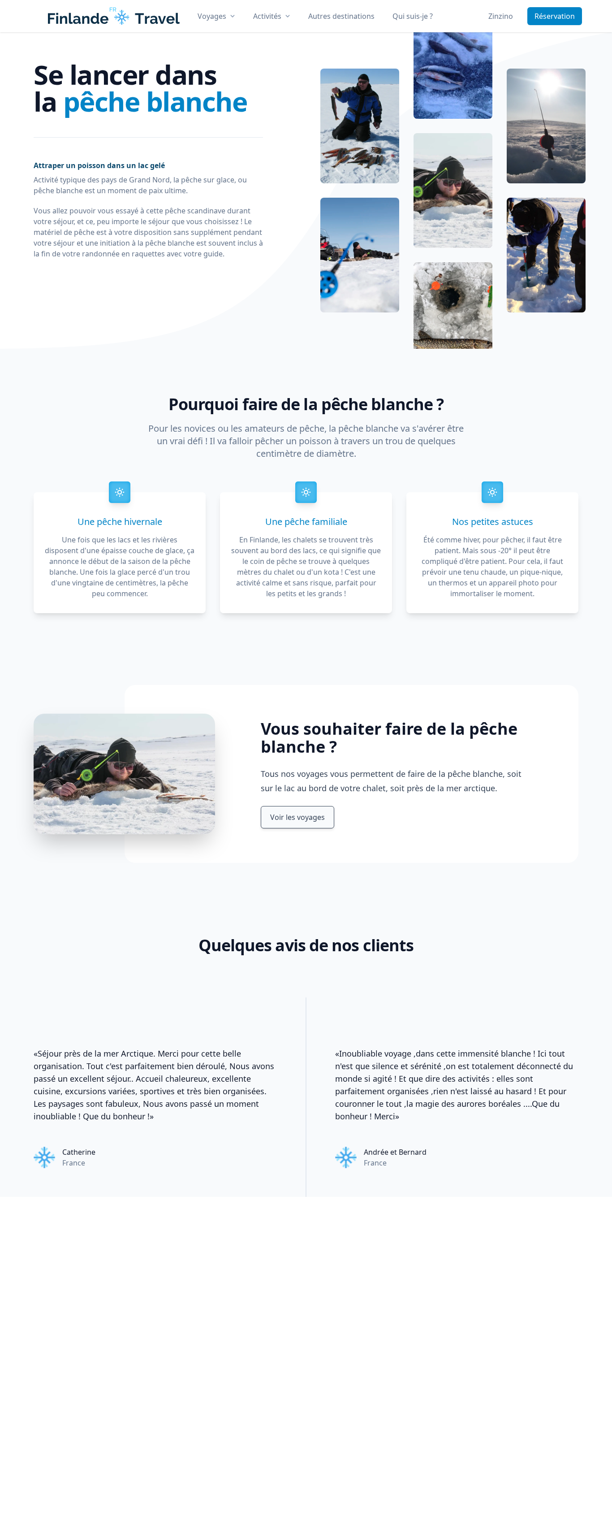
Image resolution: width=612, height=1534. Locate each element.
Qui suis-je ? (412, 16)
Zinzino (500, 16)
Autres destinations (341, 16)
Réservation (554, 16)
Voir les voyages (297, 817)
